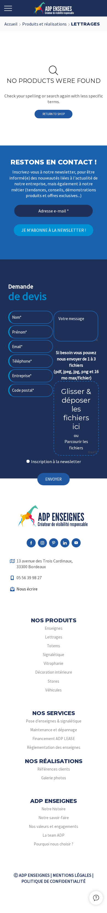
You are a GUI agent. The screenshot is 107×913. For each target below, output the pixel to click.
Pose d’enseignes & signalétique (53, 721)
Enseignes (54, 628)
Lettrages (53, 637)
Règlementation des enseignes (53, 747)
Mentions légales (72, 875)
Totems (53, 645)
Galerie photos (53, 777)
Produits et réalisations (44, 24)
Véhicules (53, 690)
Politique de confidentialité (53, 881)
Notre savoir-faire (53, 817)
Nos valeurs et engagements (53, 826)
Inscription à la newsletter (56, 461)
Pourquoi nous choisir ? (53, 844)
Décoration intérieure (53, 672)
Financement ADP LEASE (53, 738)
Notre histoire (53, 808)
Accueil (11, 24)
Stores (53, 681)
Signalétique (53, 654)
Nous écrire (27, 589)
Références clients (53, 769)
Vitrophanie (53, 663)
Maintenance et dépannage (53, 729)
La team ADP (53, 835)
